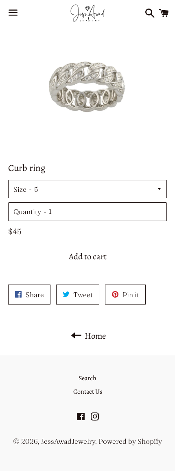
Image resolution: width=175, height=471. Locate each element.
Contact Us (87, 391)
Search (87, 378)
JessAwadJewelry (68, 441)
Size (19, 189)
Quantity (27, 211)
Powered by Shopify (130, 441)
